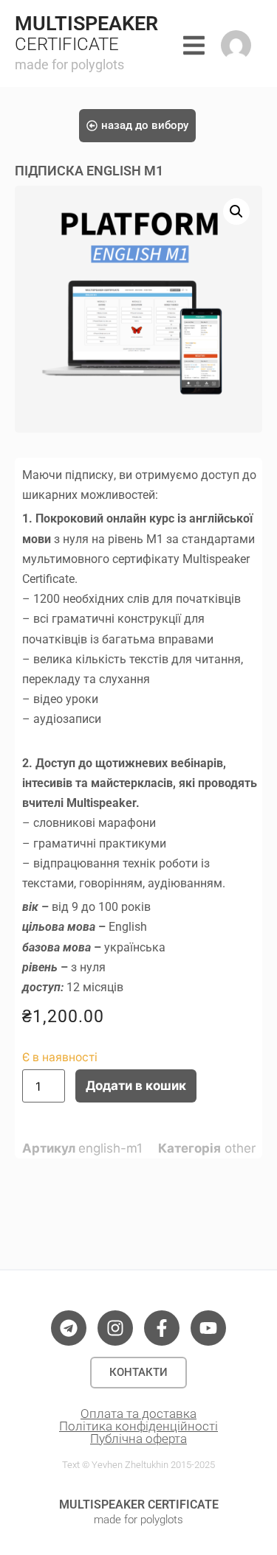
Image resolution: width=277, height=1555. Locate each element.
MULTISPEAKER (86, 23)
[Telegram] (68, 1328)
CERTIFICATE (67, 44)
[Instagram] (115, 1328)
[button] (236, 211)
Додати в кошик (136, 1085)
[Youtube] (208, 1328)
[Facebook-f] (161, 1328)
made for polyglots (69, 64)
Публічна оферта (138, 1438)
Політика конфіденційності (138, 1426)
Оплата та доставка (138, 1413)
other (240, 1148)
